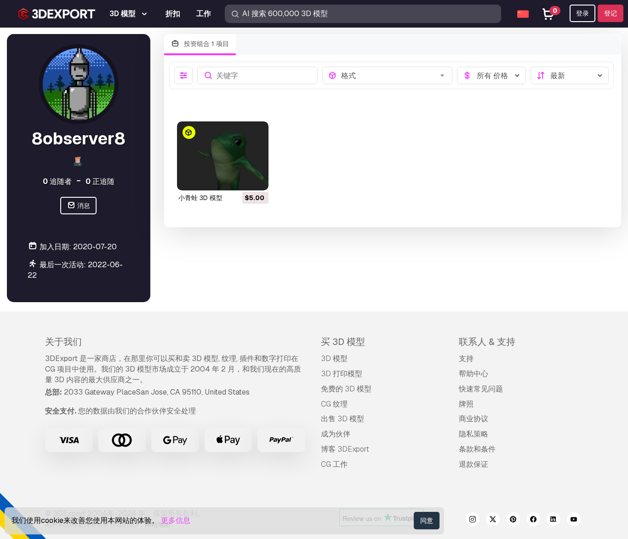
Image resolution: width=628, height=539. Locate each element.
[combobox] (393, 75)
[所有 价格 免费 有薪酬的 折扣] (491, 75)
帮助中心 (473, 373)
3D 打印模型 (341, 373)
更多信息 (175, 520)
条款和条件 (477, 449)
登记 (610, 13)
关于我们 (63, 342)
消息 (83, 205)
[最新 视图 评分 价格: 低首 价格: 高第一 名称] (570, 75)
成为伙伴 (335, 434)
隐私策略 (473, 434)
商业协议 (473, 419)
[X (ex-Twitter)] (493, 520)
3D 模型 (334, 358)
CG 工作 (334, 464)
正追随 (100, 181)
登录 (582, 13)
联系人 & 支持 (487, 342)
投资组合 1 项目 (205, 44)
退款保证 (473, 464)
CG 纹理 (334, 404)
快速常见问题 (481, 389)
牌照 (466, 404)
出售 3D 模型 (342, 419)
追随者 (57, 181)
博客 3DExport (345, 449)
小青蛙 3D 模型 (200, 198)
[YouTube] (574, 520)
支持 (466, 358)
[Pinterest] (513, 520)
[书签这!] (255, 177)
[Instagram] (472, 520)
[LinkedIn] (553, 520)
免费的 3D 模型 (346, 389)
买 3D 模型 (343, 342)
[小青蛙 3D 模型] (223, 155)
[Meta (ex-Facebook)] (533, 520)
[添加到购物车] (236, 177)
